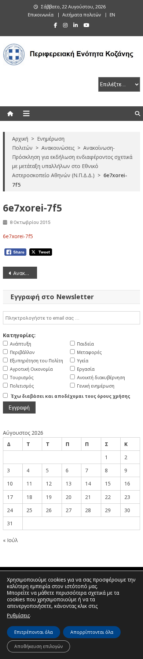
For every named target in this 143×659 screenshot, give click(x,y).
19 (49, 497)
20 (69, 497)
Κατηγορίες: (19, 335)
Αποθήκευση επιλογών (38, 646)
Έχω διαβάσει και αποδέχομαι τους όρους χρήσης (70, 396)
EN (112, 15)
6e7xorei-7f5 (18, 236)
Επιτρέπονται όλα (33, 632)
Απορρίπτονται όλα (91, 632)
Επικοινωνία (41, 15)
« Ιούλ (10, 540)
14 (88, 483)
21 (88, 497)
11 (29, 483)
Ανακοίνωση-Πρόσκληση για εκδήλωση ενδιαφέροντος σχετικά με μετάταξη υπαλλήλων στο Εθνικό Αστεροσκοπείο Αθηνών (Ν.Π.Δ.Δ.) (25, 273)
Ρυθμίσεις (18, 615)
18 (29, 497)
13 (69, 483)
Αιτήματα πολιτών (81, 15)
